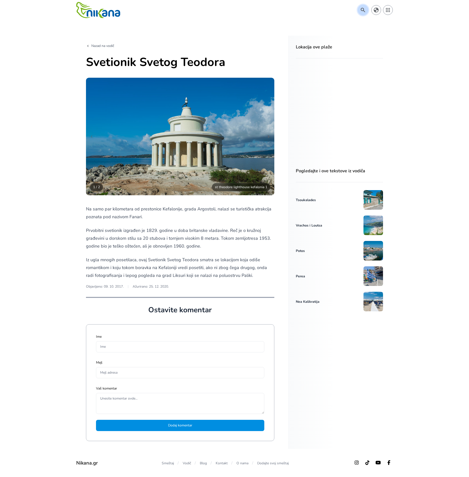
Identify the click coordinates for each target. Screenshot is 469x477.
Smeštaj (168, 463)
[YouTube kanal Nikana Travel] (378, 462)
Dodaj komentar (180, 425)
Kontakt (222, 463)
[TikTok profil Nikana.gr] (367, 462)
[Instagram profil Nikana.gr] (357, 462)
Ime (99, 336)
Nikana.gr (87, 463)
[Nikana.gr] (98, 10)
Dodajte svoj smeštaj (273, 463)
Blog (203, 463)
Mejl (99, 362)
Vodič (187, 463)
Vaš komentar (106, 388)
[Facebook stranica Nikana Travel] (389, 462)
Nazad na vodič (102, 45)
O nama (242, 463)
